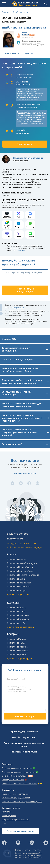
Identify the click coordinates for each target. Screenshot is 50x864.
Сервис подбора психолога (24, 731)
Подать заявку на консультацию (25, 290)
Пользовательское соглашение (15, 794)
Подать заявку (24, 144)
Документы (8, 790)
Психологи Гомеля (16, 642)
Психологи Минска (16, 639)
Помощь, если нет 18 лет (13, 780)
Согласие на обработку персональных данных (22, 801)
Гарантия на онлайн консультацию (17, 768)
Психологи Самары (16, 590)
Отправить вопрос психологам (15, 819)
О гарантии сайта (10, 53)
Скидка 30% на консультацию (15, 776)
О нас (4, 823)
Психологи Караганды (18, 619)
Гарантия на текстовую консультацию (19, 772)
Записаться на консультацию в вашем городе (24, 744)
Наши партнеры (9, 816)
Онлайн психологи (20, 12)
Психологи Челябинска (18, 586)
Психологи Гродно (16, 654)
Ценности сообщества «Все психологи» (19, 783)
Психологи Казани (16, 578)
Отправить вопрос (25, 716)
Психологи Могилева (17, 650)
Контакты (6, 812)
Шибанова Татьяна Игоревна (24, 27)
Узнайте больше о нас (25, 473)
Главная (5, 12)
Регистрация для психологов (20, 831)
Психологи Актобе (16, 623)
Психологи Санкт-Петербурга (22, 563)
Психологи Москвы (16, 559)
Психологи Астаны (16, 611)
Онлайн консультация (23, 737)
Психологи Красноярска (19, 582)
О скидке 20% (27, 53)
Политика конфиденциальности (16, 798)
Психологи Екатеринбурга (20, 571)
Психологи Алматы (16, 607)
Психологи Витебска (17, 646)
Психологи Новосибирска (20, 567)
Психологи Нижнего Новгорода (23, 574)
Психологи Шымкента (18, 615)
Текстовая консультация (24, 751)
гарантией (20, 250)
